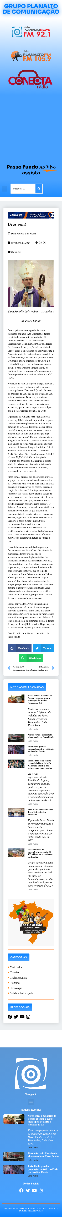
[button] (4, 189)
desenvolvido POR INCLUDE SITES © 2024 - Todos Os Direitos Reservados (31, 1209)
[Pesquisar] (38, 188)
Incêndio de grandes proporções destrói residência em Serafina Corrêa (41, 749)
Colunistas (16, 251)
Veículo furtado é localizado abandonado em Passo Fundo (41, 736)
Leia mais (33, 729)
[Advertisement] (31, 128)
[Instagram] (40, 1190)
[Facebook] (21, 1190)
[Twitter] (28, 1190)
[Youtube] (34, 1190)
